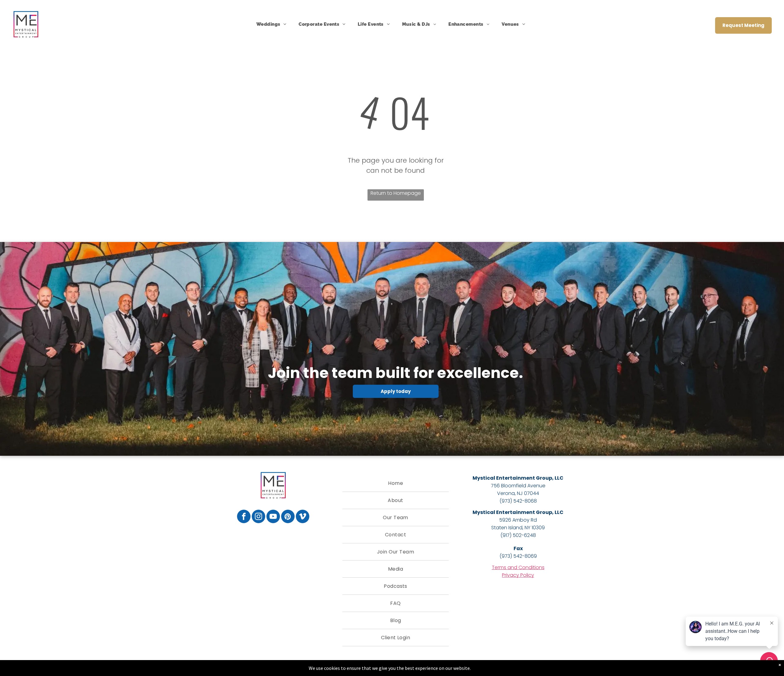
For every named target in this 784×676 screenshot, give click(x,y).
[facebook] (244, 517)
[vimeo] (302, 517)
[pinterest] (288, 517)
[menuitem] (271, 24)
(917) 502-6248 (518, 535)
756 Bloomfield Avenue (518, 485)
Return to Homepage (396, 193)
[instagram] (258, 517)
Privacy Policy (518, 575)
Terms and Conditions (518, 567)
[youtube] (273, 517)
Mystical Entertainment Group (512, 478)
